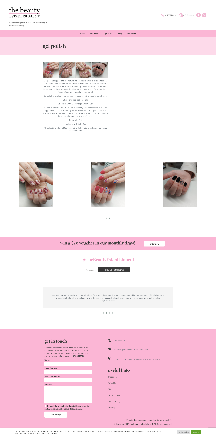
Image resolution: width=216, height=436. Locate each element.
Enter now (154, 244)
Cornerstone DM (163, 420)
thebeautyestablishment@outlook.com (131, 349)
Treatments (113, 377)
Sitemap (112, 407)
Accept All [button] (196, 432)
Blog (110, 389)
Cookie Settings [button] (184, 432)
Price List (112, 383)
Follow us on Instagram (114, 269)
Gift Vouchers (188, 15)
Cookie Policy (114, 401)
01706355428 (170, 15)
